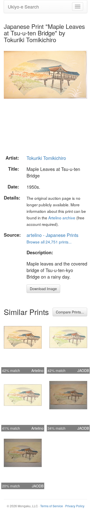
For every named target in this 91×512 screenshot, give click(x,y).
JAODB (83, 370)
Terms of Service (51, 506)
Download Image (43, 288)
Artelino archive (61, 217)
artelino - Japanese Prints (52, 235)
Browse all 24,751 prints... (49, 241)
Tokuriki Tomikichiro (46, 158)
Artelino (37, 370)
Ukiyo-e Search (23, 6)
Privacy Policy (74, 506)
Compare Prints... (70, 311)
